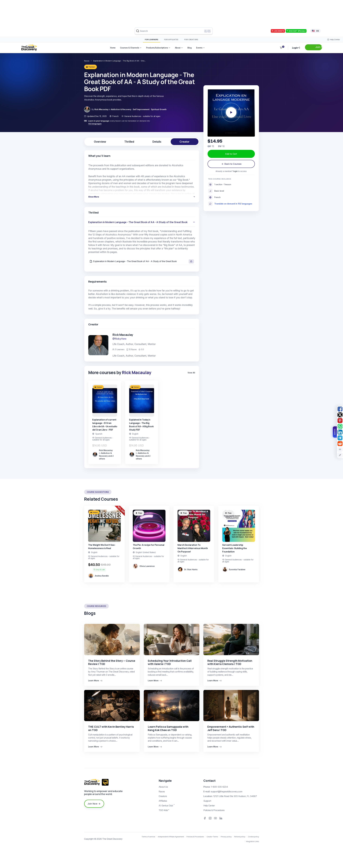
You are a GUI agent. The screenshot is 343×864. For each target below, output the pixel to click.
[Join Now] (313, 47)
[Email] (340, 449)
